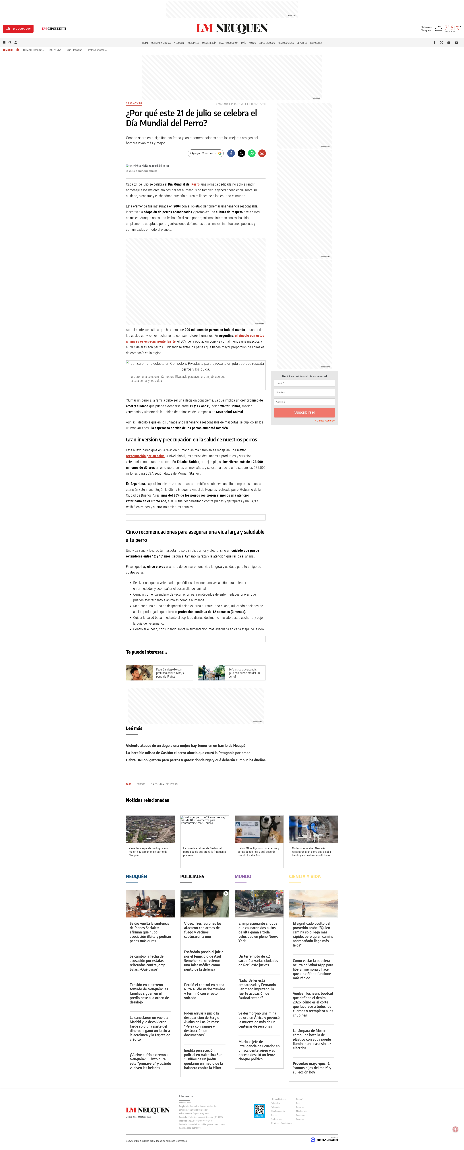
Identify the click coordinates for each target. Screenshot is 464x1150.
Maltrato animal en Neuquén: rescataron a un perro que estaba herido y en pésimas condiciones (311, 852)
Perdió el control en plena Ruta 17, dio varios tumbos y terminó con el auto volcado (204, 991)
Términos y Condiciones (281, 1123)
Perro (195, 184)
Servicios (300, 1119)
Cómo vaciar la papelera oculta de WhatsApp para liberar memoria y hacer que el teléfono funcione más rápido (313, 969)
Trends (274, 1115)
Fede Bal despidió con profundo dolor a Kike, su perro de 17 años (170, 673)
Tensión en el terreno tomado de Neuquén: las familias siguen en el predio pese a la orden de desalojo (149, 993)
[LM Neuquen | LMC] (54, 29)
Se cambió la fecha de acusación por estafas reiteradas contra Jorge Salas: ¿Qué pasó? (147, 962)
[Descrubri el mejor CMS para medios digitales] (324, 1143)
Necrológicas (286, 43)
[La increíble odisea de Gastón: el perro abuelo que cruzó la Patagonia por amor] (205, 829)
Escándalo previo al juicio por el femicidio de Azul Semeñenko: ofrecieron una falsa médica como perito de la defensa (203, 960)
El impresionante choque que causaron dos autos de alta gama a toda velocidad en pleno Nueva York (259, 932)
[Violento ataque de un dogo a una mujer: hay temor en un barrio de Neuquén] (150, 829)
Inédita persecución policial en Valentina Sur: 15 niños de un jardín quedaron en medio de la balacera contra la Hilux (203, 1059)
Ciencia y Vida (134, 103)
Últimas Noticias (161, 43)
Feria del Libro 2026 (33, 50)
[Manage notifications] (455, 1129)
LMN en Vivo (55, 50)
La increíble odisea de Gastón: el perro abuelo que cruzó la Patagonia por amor (188, 752)
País (243, 43)
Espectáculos (267, 43)
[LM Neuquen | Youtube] (456, 42)
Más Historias (74, 50)
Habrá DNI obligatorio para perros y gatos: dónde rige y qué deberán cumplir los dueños (196, 760)
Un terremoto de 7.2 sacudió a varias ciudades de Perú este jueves (258, 960)
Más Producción (228, 43)
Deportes (302, 43)
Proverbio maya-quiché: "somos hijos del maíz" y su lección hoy (312, 1067)
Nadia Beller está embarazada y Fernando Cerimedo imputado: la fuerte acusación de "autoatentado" (257, 989)
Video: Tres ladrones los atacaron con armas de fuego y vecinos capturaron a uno (202, 930)
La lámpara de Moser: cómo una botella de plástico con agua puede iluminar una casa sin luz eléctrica (312, 1039)
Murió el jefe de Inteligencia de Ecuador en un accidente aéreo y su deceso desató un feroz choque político (259, 1050)
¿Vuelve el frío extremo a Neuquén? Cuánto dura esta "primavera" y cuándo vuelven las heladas (150, 1061)
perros (235, 104)
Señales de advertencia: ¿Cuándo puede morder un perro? (244, 673)
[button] (4, 42)
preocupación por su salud (145, 456)
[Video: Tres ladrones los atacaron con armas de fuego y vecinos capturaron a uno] (205, 903)
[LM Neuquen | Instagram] (449, 42)
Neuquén (179, 43)
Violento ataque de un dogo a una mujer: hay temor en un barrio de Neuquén (186, 745)
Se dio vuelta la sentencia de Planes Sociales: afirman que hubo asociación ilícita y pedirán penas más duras (150, 932)
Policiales (193, 43)
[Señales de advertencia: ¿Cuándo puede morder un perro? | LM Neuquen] (211, 672)
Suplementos (276, 1119)
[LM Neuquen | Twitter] (442, 42)
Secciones (300, 1115)
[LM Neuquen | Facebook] (435, 42)
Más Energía (209, 43)
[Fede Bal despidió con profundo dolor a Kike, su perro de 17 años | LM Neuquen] (139, 672)
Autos (252, 43)
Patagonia (316, 43)
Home (145, 43)
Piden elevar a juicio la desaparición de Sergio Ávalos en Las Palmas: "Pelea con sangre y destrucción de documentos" (201, 1024)
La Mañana (221, 104)
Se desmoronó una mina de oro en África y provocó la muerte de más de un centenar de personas (259, 1019)
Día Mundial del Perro (164, 784)
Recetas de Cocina (97, 50)
